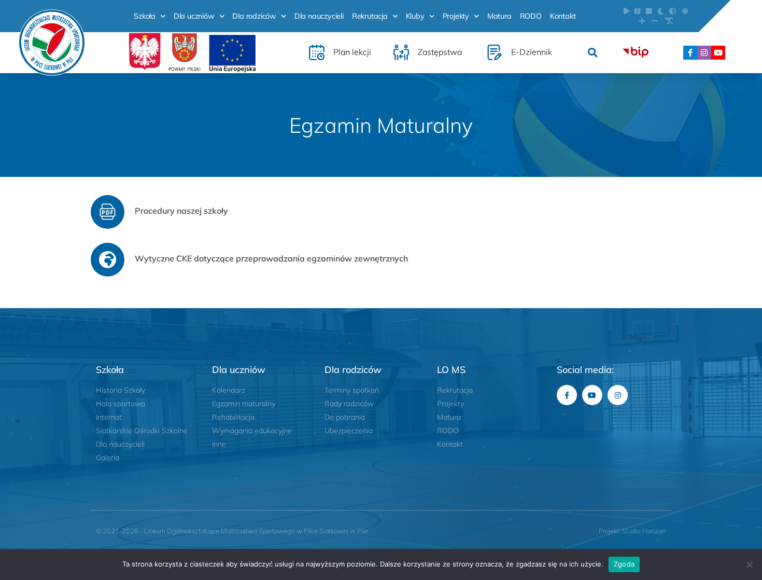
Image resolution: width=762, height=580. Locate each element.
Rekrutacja (370, 16)
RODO (531, 16)
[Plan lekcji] (316, 52)
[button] (592, 52)
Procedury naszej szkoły (181, 210)
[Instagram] (704, 53)
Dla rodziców (254, 16)
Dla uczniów (194, 16)
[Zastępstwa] (401, 52)
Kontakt (563, 16)
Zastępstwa (440, 52)
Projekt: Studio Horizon (632, 531)
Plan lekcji (352, 52)
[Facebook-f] (690, 53)
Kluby (415, 16)
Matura (499, 16)
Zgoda (624, 564)
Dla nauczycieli (319, 16)
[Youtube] (718, 53)
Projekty (456, 16)
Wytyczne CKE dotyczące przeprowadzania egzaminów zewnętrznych (271, 258)
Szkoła (145, 16)
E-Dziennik (531, 52)
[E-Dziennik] (494, 52)
